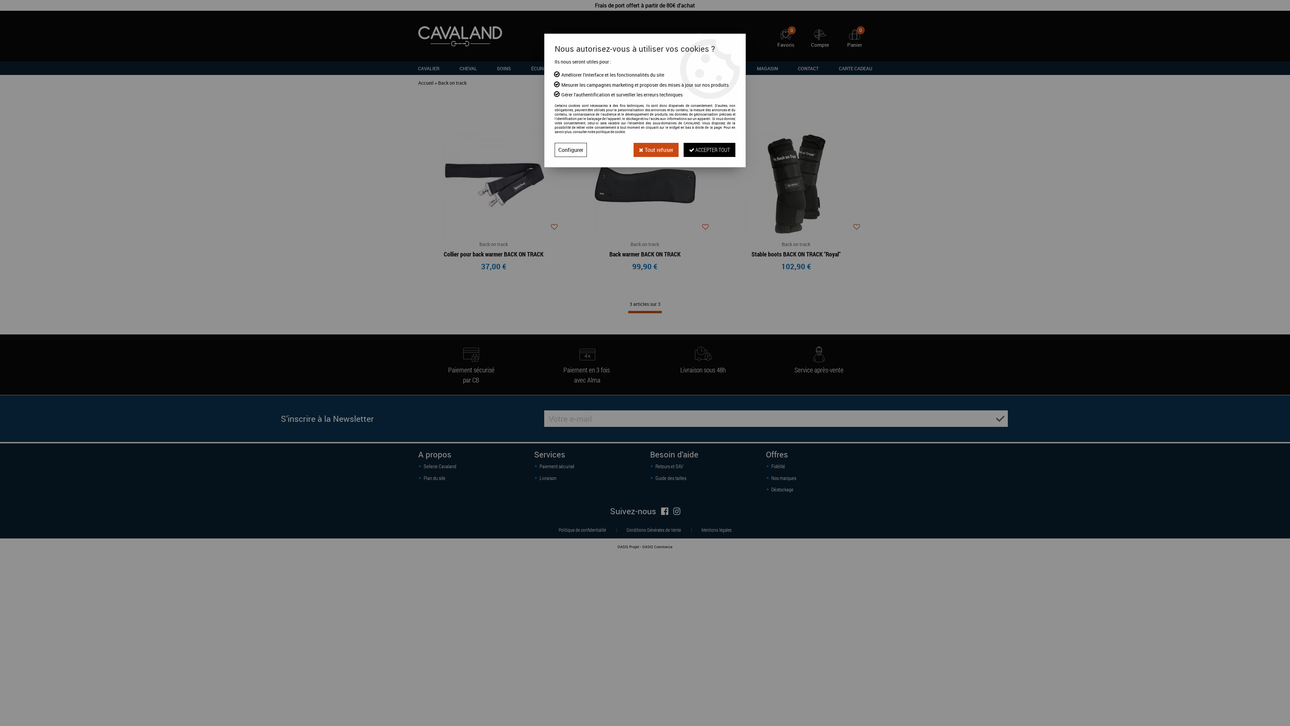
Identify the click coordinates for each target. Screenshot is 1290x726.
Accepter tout (712, 149)
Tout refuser (658, 150)
